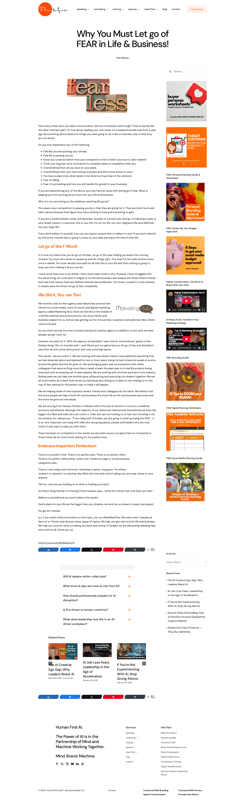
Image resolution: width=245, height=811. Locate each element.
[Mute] (199, 310)
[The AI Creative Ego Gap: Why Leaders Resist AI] (62, 651)
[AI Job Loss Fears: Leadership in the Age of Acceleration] (97, 650)
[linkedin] (77, 764)
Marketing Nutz (63, 311)
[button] (50, 663)
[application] (186, 301)
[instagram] (67, 764)
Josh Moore (87, 345)
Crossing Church (78, 491)
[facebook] (57, 764)
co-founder (66, 345)
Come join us (64, 529)
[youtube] (72, 764)
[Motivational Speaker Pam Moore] (53, 3)
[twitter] (62, 764)
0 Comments (68, 678)
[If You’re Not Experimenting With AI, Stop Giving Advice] (131, 651)
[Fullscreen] (203, 310)
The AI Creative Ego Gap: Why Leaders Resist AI (61, 669)
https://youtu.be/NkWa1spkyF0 (56, 543)
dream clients (110, 356)
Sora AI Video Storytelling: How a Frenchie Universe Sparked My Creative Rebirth (186, 617)
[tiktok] (82, 764)
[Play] (169, 310)
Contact (112, 790)
